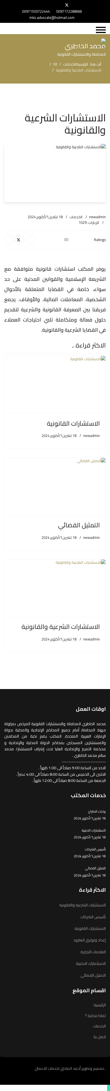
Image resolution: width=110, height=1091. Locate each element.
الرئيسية (100, 1005)
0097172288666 (69, 11)
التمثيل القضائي (79, 525)
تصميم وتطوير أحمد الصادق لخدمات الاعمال (70, 1068)
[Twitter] (67, 5)
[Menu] (101, 30)
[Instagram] (31, 5)
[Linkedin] (40, 5)
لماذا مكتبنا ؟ (95, 1016)
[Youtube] (48, 5)
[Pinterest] (57, 5)
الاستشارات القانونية (73, 423)
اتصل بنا (100, 1037)
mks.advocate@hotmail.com (51, 17)
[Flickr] (28, 5)
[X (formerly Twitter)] (18, 239)
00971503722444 (36, 11)
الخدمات (75, 216)
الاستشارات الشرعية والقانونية (60, 627)
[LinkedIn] (9, 239)
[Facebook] (76, 5)
